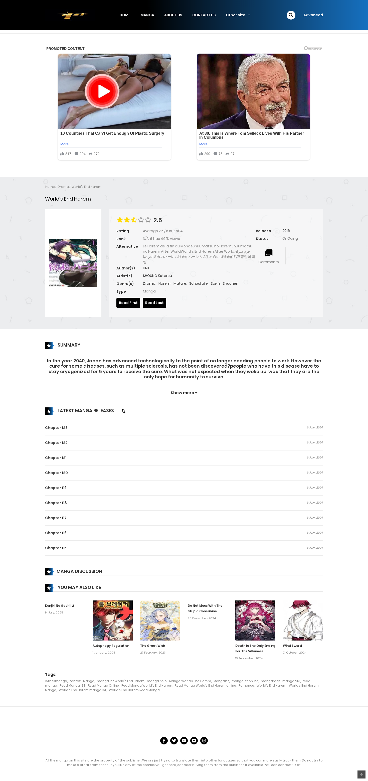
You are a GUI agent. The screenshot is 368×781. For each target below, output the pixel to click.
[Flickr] (194, 740)
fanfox (75, 681)
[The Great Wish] (160, 619)
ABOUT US (173, 15)
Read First (128, 302)
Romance (246, 685)
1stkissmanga (56, 681)
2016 (286, 230)
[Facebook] (164, 740)
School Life (198, 283)
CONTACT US (204, 15)
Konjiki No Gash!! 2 (59, 605)
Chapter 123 (56, 427)
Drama (63, 187)
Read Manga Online (103, 685)
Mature (179, 283)
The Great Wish (152, 646)
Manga (88, 681)
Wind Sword (292, 646)
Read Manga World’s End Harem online (205, 685)
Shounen (230, 283)
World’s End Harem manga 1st (82, 690)
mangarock (270, 681)
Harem (164, 283)
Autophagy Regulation (111, 646)
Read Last (154, 302)
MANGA (147, 15)
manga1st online (245, 681)
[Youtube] (184, 740)
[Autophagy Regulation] (113, 619)
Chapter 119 (56, 487)
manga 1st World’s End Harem (120, 681)
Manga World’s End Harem (190, 681)
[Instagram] (204, 740)
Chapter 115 (56, 547)
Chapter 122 (56, 442)
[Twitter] (174, 740)
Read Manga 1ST (72, 685)
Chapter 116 (56, 532)
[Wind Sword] (303, 619)
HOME (125, 15)
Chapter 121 (56, 457)
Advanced (313, 15)
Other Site (235, 15)
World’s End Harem (86, 187)
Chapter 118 (56, 502)
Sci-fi (215, 283)
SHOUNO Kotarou (157, 275)
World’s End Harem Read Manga (134, 690)
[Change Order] (123, 411)
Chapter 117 (56, 517)
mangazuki (291, 681)
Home (50, 187)
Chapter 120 (56, 472)
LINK (146, 267)
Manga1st (221, 681)
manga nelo (157, 681)
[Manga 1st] (70, 14)
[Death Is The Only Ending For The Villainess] (255, 619)
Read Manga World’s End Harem (146, 685)
